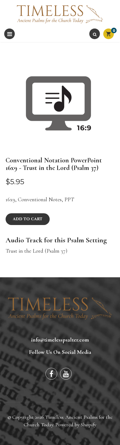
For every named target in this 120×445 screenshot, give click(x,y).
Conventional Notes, (40, 199)
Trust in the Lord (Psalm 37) (36, 251)
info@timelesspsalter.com (60, 340)
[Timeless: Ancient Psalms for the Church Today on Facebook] (51, 374)
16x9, (11, 199)
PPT (69, 199)
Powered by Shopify (75, 425)
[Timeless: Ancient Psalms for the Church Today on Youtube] (66, 374)
